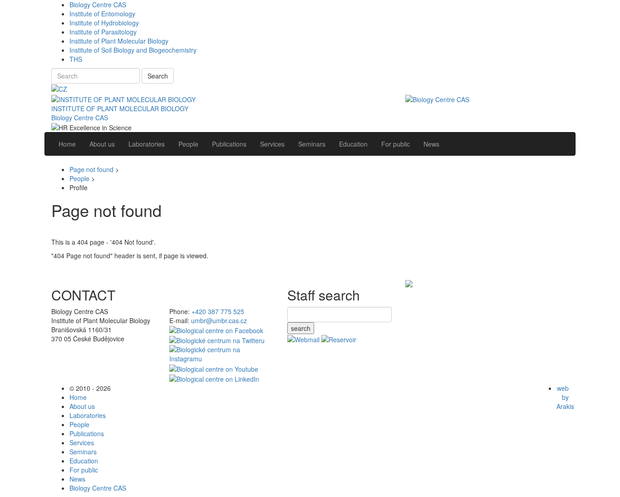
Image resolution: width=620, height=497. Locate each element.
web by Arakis (565, 397)
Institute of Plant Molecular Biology (118, 40)
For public (83, 469)
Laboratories (87, 415)
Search (158, 75)
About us (82, 406)
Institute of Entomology (102, 13)
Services (81, 442)
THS (75, 59)
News (77, 478)
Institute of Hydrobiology (104, 22)
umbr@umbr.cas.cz (219, 320)
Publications (86, 433)
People (79, 178)
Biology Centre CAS (97, 4)
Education (83, 460)
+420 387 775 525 (218, 311)
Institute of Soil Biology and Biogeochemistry (133, 49)
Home (78, 397)
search (300, 328)
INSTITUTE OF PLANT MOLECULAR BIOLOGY (119, 108)
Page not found (91, 169)
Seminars (83, 451)
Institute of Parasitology (103, 31)
